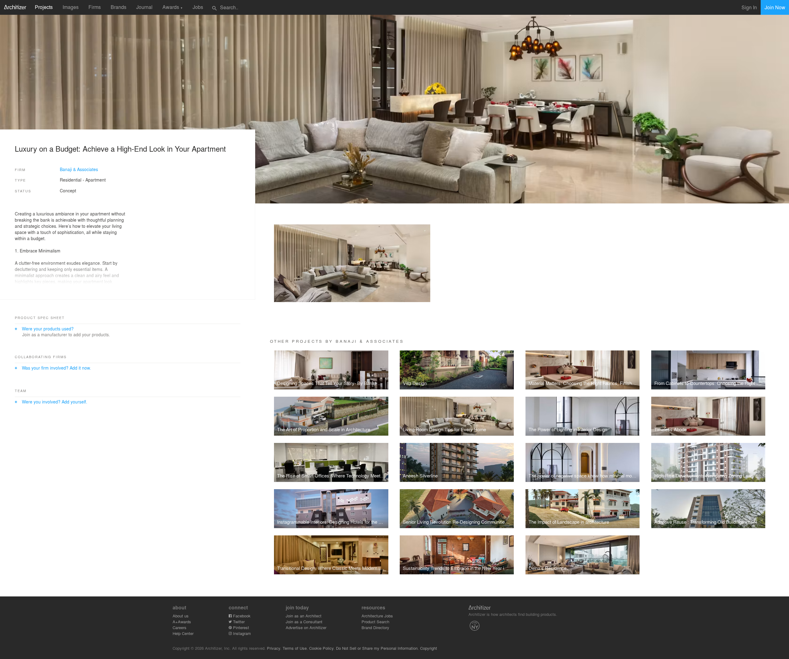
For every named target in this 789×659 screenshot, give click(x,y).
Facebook (241, 616)
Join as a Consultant (304, 621)
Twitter (238, 621)
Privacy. (274, 648)
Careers (179, 627)
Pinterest (240, 627)
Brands (118, 6)
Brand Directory (375, 627)
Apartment (95, 180)
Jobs (198, 6)
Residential (70, 180)
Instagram (241, 633)
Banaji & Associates (79, 169)
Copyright (428, 648)
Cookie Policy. (322, 648)
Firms (94, 6)
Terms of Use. (295, 648)
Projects (44, 6)
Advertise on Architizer (306, 627)
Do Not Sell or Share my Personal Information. (377, 648)
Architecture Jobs (377, 616)
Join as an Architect (303, 616)
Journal (144, 6)
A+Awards (182, 621)
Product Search (375, 621)
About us (181, 616)
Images (71, 6)
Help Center (183, 633)
